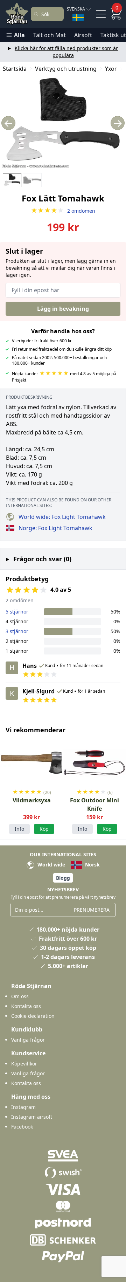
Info (19, 828)
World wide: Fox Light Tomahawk (62, 517)
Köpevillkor (24, 1063)
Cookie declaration (33, 1016)
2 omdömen (63, 210)
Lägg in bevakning (63, 309)
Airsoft (83, 35)
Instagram (23, 1107)
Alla (19, 35)
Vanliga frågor (28, 1039)
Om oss (20, 996)
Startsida (15, 69)
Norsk (92, 864)
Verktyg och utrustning (66, 69)
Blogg (63, 878)
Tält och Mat (49, 35)
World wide (50, 864)
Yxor (111, 69)
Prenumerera (92, 909)
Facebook (22, 1126)
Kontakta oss (26, 1006)
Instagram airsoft (31, 1116)
